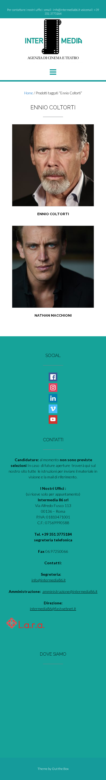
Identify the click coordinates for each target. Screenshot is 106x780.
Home (28, 93)
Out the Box (60, 769)
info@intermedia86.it (49, 580)
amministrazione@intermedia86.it (70, 591)
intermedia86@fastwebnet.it (53, 608)
